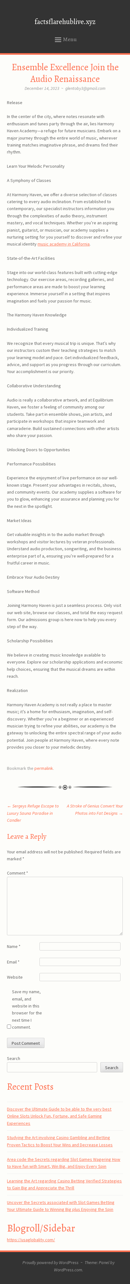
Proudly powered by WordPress (50, 1262)
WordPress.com (68, 1270)
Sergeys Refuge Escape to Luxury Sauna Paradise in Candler (33, 813)
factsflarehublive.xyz (65, 22)
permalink (43, 768)
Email (13, 962)
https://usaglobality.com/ (31, 1240)
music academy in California (64, 244)
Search (13, 1058)
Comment (17, 873)
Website (15, 977)
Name (14, 946)
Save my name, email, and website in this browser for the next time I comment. (27, 1009)
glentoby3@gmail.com (85, 88)
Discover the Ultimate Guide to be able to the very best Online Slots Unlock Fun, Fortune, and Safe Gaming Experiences (59, 1116)
